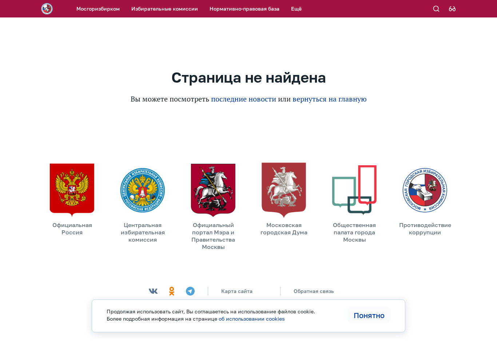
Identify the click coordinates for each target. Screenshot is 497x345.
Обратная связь (314, 291)
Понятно (369, 315)
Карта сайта (237, 291)
